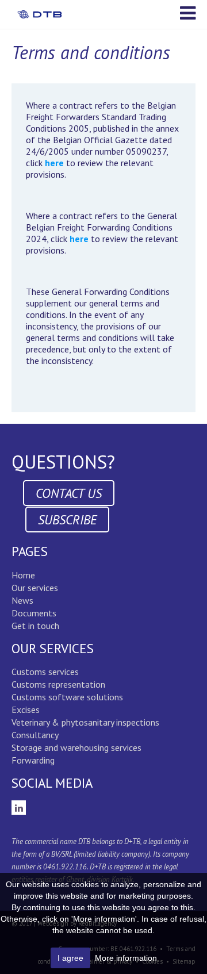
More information (126, 958)
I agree (70, 958)
